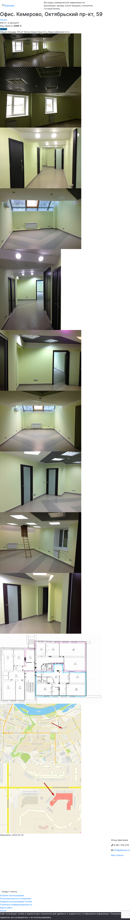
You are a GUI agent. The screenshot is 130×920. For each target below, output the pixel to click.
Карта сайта (6, 907)
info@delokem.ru (122, 850)
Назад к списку (9, 891)
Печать (3, 19)
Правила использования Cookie (16, 901)
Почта (3, 910)
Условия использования (12, 895)
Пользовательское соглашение (15, 898)
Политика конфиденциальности (16, 904)
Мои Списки (117, 855)
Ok (54, 917)
